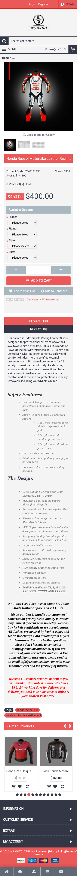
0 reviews (32, 299)
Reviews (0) (38, 329)
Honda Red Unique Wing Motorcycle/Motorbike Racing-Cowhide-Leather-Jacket (21, 771)
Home (5, 57)
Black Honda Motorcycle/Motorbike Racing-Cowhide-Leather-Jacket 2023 (57, 771)
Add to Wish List (24, 291)
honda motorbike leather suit (23, 715)
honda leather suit (27, 710)
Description (38, 321)
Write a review (50, 299)
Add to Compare (56, 291)
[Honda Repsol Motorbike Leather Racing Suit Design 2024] (38, 96)
